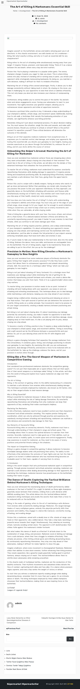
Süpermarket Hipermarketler (17, 1)
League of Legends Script (17, 590)
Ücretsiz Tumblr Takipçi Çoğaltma (18, 666)
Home (15, 11)
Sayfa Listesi (11, 654)
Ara (7, 634)
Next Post (67, 628)
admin (42, 18)
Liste (8, 651)
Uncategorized (24, 11)
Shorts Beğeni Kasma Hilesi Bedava (19, 658)
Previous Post (14, 628)
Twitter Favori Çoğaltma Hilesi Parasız (20, 662)
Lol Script (11, 588)
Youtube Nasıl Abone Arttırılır (16, 669)
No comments (41, 23)
